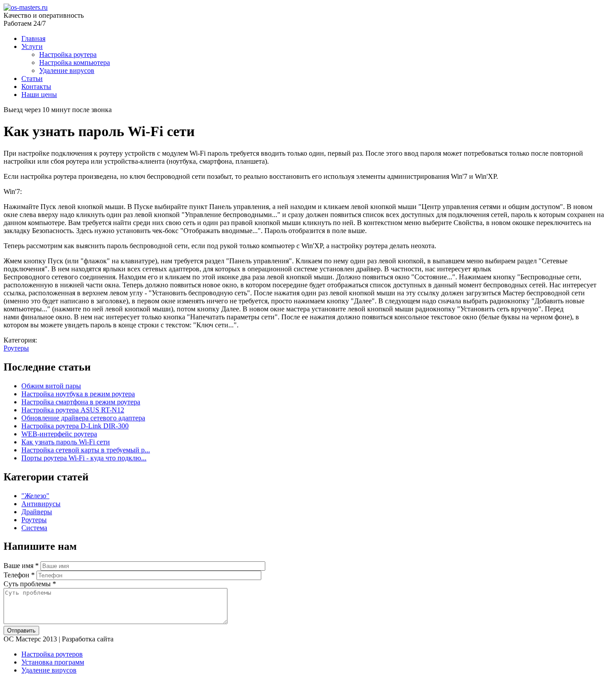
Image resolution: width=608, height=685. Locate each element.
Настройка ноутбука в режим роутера (78, 394)
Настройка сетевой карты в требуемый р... (85, 450)
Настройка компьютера (74, 62)
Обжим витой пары (51, 386)
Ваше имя (21, 565)
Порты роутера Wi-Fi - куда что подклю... (83, 458)
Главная (33, 38)
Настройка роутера (68, 54)
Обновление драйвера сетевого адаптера (83, 418)
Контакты (36, 86)
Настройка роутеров (52, 654)
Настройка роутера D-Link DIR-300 (75, 426)
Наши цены (39, 94)
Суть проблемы (30, 584)
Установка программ (52, 662)
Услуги (32, 46)
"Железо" (35, 496)
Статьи (32, 78)
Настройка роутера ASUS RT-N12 (72, 410)
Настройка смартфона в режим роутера (80, 402)
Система (34, 528)
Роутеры (16, 348)
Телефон (19, 575)
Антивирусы (41, 504)
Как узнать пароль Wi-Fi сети (65, 442)
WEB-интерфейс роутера (59, 434)
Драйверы (36, 512)
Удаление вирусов (66, 70)
